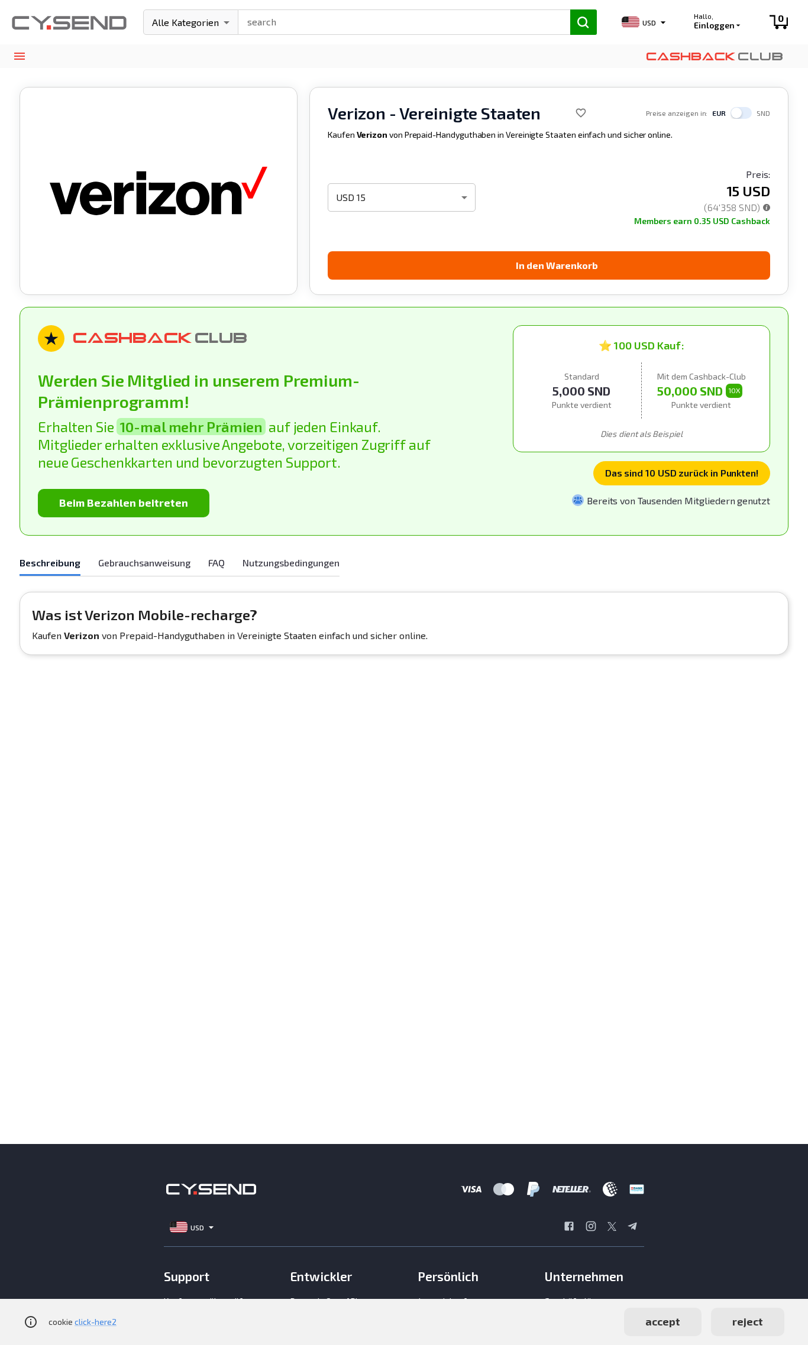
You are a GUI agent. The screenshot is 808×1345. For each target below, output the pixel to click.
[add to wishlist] (581, 113)
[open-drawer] (19, 56)
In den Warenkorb (557, 265)
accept (662, 1321)
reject (747, 1321)
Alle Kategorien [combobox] (185, 22)
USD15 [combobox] (351, 197)
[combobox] (399, 20)
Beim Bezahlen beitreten (123, 502)
